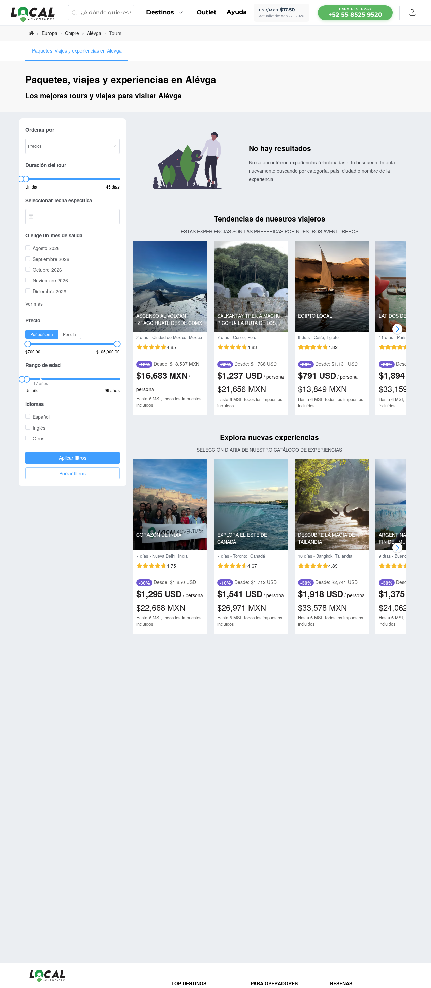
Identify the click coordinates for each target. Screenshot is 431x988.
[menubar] (355, 13)
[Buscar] (74, 12)
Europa (49, 33)
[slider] (20, 179)
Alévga (94, 33)
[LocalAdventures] (36, 14)
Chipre (72, 33)
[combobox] (50, 216)
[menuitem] (166, 13)
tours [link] (115, 33)
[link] (31, 33)
